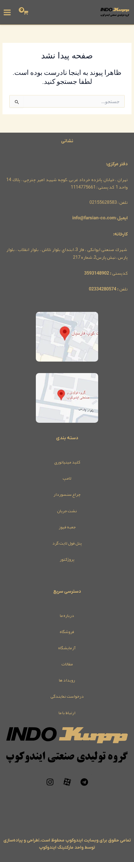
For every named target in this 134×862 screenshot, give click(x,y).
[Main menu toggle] (7, 12)
